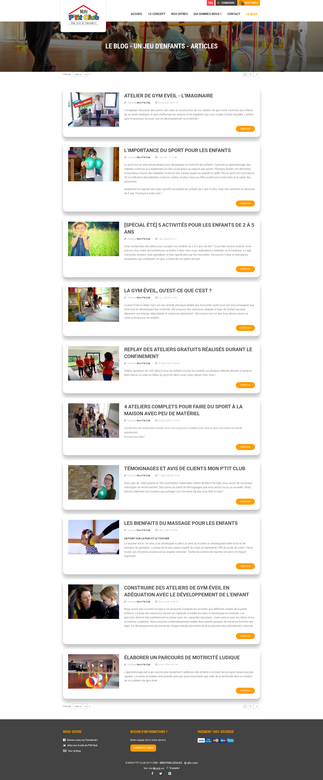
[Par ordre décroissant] (89, 74)
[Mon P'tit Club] (83, 15)
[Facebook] (152, 773)
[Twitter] (161, 773)
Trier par (67, 74)
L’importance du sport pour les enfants (177, 150)
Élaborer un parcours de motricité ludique (182, 657)
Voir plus (245, 129)
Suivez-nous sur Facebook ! (82, 740)
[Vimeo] (170, 773)
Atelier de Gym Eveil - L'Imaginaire (168, 96)
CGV (155, 763)
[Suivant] (256, 74)
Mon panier (251, 2)
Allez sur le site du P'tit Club (82, 745)
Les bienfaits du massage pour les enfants (181, 523)
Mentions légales (171, 763)
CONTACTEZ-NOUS (143, 748)
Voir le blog (74, 751)
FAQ (210, 2)
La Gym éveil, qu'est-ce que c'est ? (168, 290)
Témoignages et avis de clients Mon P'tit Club (184, 468)
